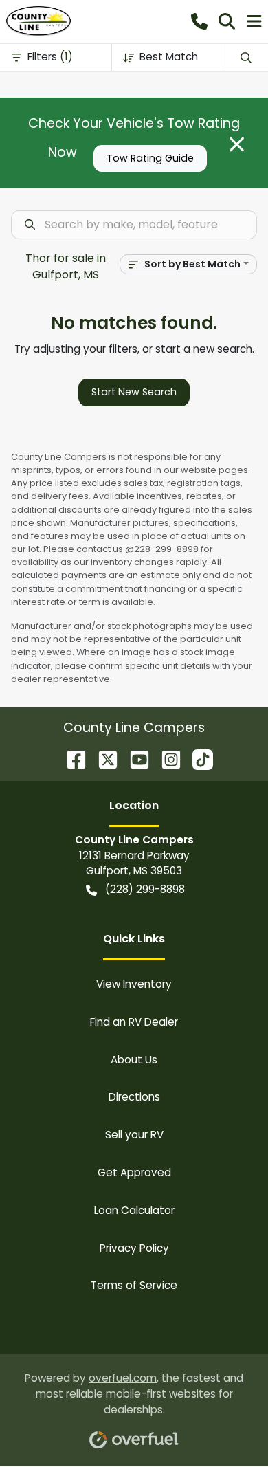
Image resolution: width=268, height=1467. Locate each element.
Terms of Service (134, 1285)
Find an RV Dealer (134, 1022)
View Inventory (134, 984)
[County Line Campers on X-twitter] (102, 758)
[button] (199, 21)
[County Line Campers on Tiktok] (197, 758)
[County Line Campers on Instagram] (165, 758)
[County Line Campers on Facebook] (71, 758)
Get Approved (134, 1172)
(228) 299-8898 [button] (145, 889)
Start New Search (134, 392)
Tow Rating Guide (150, 158)
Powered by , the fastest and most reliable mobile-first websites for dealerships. (134, 1394)
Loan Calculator (134, 1210)
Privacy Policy (134, 1248)
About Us (134, 1059)
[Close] (236, 144)
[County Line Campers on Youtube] (134, 758)
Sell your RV (134, 1134)
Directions (134, 1097)
